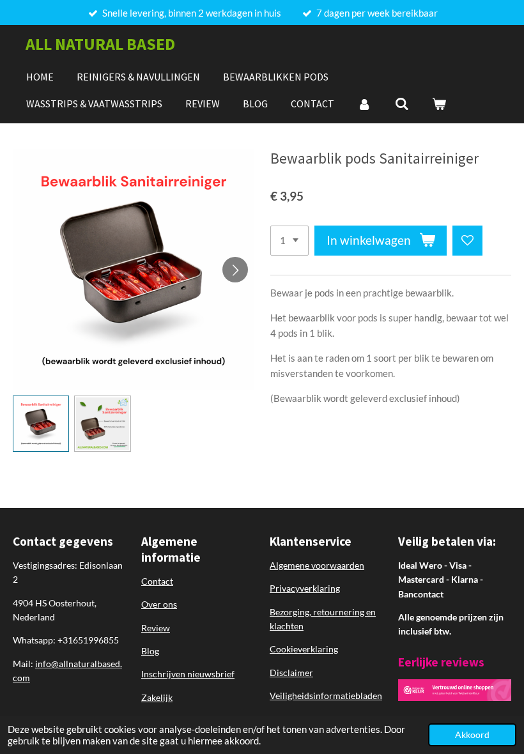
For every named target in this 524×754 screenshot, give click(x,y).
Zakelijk (157, 697)
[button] (41, 424)
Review (155, 627)
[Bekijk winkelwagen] (439, 103)
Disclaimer (291, 672)
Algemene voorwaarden (317, 565)
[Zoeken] (401, 103)
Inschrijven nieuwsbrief (188, 673)
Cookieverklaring (304, 648)
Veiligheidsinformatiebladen (326, 695)
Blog (150, 650)
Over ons (159, 604)
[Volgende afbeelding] (235, 269)
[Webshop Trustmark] (454, 697)
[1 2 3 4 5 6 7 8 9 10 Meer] (289, 241)
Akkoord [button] (472, 735)
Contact (157, 581)
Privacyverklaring (305, 588)
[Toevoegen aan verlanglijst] (467, 241)
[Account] (364, 103)
